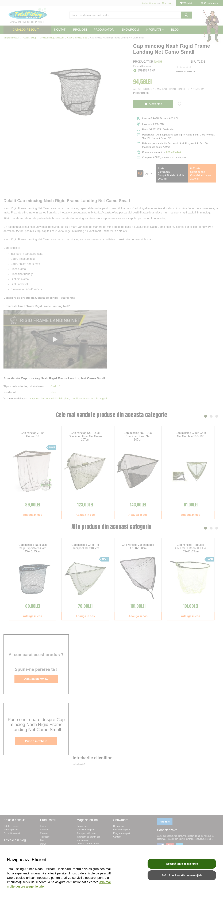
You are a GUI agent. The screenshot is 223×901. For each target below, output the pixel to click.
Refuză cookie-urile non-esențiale (182, 875)
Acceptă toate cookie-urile (182, 863)
